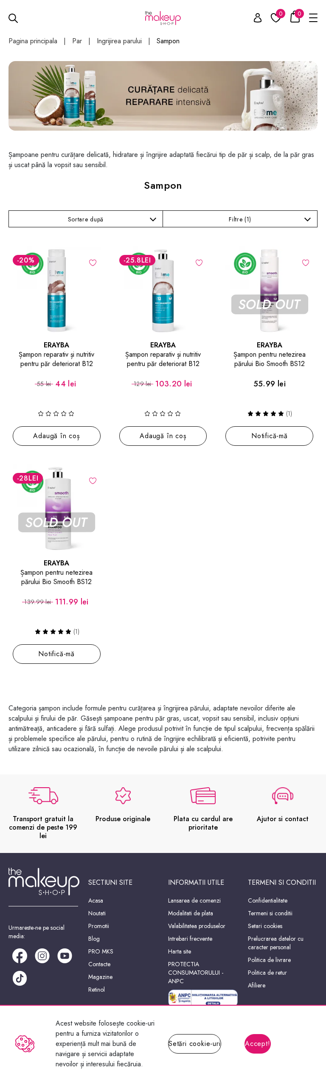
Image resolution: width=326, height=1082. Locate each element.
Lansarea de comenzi (194, 900)
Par (77, 41)
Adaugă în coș (56, 436)
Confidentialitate (267, 900)
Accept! (257, 1043)
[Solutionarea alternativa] (203, 998)
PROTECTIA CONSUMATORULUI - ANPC (195, 972)
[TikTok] (19, 977)
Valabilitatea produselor (196, 926)
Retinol (96, 989)
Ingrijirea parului (119, 41)
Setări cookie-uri (195, 1043)
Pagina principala (32, 41)
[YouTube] (64, 955)
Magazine (100, 977)
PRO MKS (100, 951)
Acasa (95, 900)
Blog (94, 938)
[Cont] (252, 19)
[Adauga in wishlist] (92, 262)
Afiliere (256, 985)
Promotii (98, 926)
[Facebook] (19, 955)
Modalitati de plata (190, 913)
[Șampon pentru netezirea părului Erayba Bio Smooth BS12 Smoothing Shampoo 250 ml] (269, 290)
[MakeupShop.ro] (163, 18)
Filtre (240, 219)
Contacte (99, 964)
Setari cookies (265, 926)
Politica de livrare (269, 960)
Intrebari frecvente (190, 938)
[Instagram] (42, 955)
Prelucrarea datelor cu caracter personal (276, 942)
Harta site (179, 951)
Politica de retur (267, 972)
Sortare (86, 219)
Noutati (97, 913)
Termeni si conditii (270, 913)
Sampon (168, 41)
